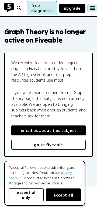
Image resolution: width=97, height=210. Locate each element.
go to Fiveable (48, 144)
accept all (63, 195)
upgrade (72, 8)
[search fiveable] (19, 8)
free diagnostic (42, 8)
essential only (26, 195)
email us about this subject (48, 130)
